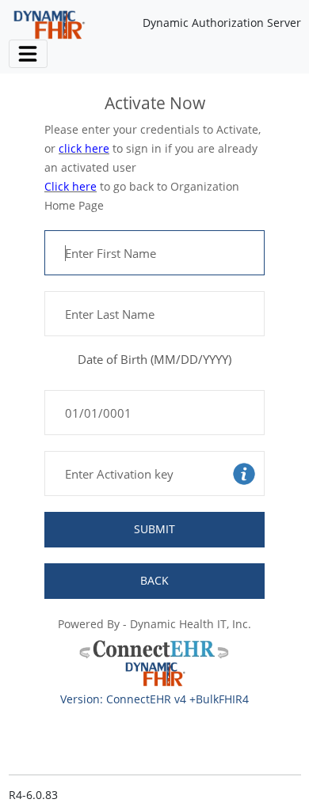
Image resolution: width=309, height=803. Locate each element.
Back (154, 580)
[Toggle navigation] (28, 53)
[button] (244, 472)
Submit (154, 528)
